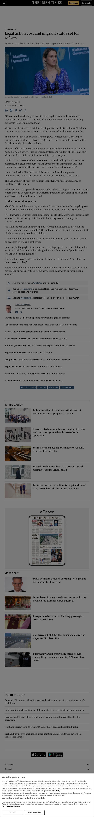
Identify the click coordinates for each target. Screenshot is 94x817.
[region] (47, 795)
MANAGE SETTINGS (34, 812)
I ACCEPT (12, 812)
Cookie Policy (55, 791)
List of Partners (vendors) (11, 806)
